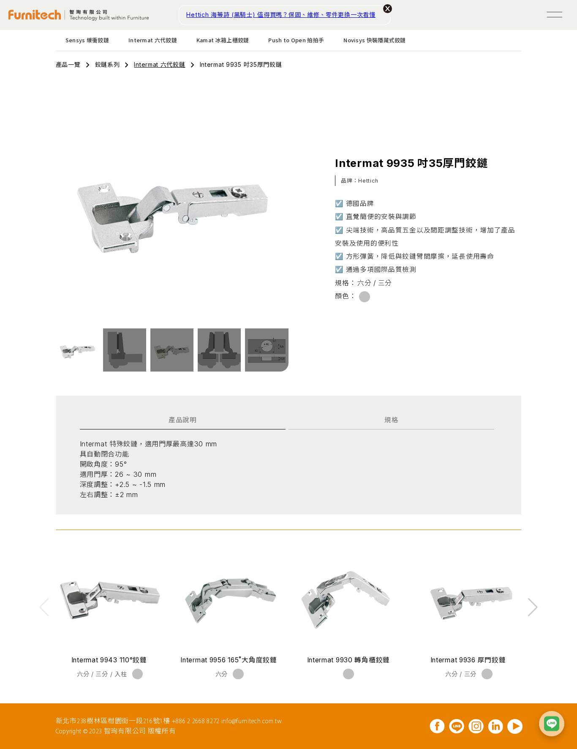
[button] (533, 607)
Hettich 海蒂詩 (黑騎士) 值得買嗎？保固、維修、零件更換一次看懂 (280, 14)
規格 (391, 420)
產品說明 (183, 420)
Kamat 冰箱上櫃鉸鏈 (222, 40)
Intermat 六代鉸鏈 (152, 40)
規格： (345, 283)
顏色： (345, 296)
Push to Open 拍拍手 (296, 40)
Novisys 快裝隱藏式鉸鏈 (374, 40)
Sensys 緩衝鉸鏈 (87, 40)
